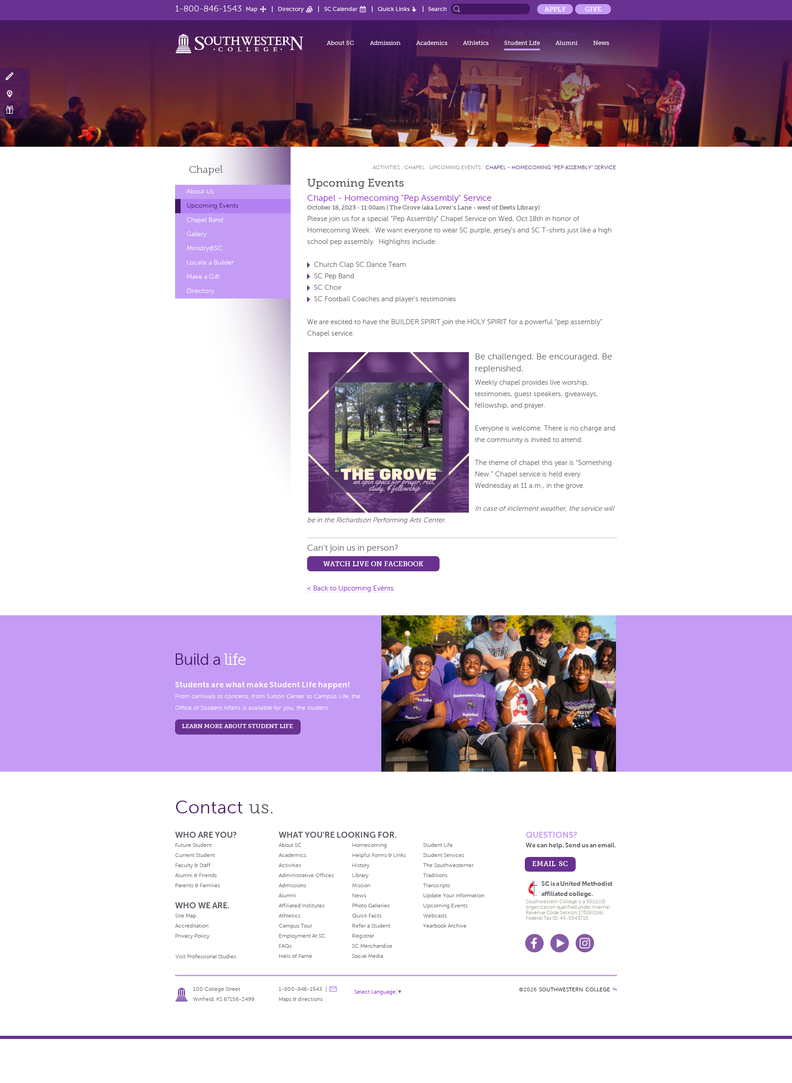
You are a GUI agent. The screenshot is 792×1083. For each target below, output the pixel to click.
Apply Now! (15, 77)
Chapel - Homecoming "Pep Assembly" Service (550, 167)
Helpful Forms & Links (379, 855)
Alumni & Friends (196, 875)
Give (593, 9)
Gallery (197, 234)
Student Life (522, 42)
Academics (431, 42)
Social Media (367, 956)
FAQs (285, 946)
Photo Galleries (371, 905)
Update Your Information (453, 895)
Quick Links (394, 9)
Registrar (363, 936)
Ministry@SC (204, 248)
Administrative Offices (306, 875)
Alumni (567, 42)
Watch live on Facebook (373, 564)
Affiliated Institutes (301, 905)
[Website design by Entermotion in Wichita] (614, 989)
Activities (386, 167)
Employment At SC (302, 936)
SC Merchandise (372, 946)
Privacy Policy (192, 936)
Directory (291, 9)
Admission (385, 42)
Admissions (292, 885)
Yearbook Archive (445, 926)
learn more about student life (237, 726)
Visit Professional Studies (206, 956)
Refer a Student (371, 926)
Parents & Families (197, 885)
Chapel (206, 169)
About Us (200, 191)
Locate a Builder (210, 262)
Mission (361, 885)
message (333, 989)
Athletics (476, 42)
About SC (340, 42)
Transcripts (436, 885)
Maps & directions (301, 999)
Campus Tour (295, 926)
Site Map (185, 915)
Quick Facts (366, 915)
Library (360, 875)
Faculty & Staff (192, 865)
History (360, 865)
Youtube (559, 943)
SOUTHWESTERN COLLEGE (574, 989)
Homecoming (369, 845)
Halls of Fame (295, 956)
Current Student (195, 855)
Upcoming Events (212, 205)
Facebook (534, 943)
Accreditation (192, 926)
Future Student (193, 845)
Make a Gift (15, 110)
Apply (555, 9)
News (601, 42)
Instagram (585, 943)
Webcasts (435, 915)
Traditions (435, 875)
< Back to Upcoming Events (350, 588)
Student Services (443, 855)
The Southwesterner (448, 865)
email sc (550, 864)
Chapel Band (205, 219)
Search (437, 9)
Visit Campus (15, 93)
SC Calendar (341, 9)
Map (252, 9)
